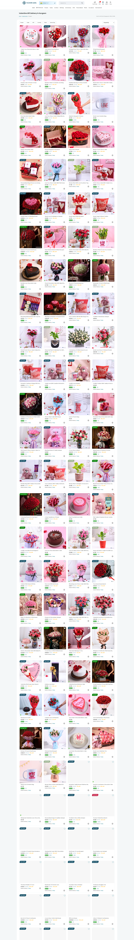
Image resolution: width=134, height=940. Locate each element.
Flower (22, 22)
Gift (33, 22)
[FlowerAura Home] (29, 3)
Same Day (52, 22)
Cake (28, 22)
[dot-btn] (39, 46)
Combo (39, 22)
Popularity (106, 22)
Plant (45, 22)
